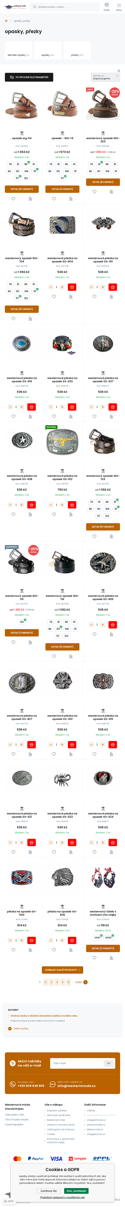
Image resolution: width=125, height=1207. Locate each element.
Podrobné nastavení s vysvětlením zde (62, 1197)
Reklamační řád (56, 1120)
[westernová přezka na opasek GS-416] (22, 344)
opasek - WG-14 (62, 138)
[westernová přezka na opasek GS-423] (62, 780)
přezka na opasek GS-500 (22, 913)
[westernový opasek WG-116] (62, 562)
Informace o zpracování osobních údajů (61, 1140)
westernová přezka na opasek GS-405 (103, 597)
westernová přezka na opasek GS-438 (22, 477)
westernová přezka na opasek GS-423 (62, 815)
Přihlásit (109, 1063)
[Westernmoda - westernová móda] (6, 20)
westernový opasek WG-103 (103, 477)
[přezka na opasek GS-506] (62, 877)
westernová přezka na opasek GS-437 (103, 380)
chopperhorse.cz (96, 1120)
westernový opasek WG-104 (22, 260)
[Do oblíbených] (13, 199)
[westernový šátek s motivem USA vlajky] (103, 877)
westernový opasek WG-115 (22, 597)
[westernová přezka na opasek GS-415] (103, 682)
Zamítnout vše (49, 1191)
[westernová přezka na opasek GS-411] (103, 224)
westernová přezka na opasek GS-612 (62, 477)
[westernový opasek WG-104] (22, 224)
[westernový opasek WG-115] (22, 562)
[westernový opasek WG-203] (103, 104)
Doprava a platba (57, 1110)
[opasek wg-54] (22, 104)
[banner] (15, 7)
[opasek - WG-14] (62, 104)
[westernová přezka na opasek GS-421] (22, 780)
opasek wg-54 (22, 138)
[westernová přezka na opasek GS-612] (62, 442)
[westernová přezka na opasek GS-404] (62, 224)
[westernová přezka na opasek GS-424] (103, 780)
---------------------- (101, 1115)
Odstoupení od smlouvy (60, 1129)
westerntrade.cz (96, 1124)
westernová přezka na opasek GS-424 (103, 815)
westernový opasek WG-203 (103, 140)
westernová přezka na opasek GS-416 (22, 380)
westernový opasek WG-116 (62, 597)
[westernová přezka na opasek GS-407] (22, 682)
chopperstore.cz (96, 1134)
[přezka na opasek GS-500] (22, 877)
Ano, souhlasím (76, 1191)
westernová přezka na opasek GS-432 (62, 380)
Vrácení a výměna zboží (60, 1124)
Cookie (51, 1134)
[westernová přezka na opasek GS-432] (62, 344)
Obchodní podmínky (58, 1115)
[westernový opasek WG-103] (103, 442)
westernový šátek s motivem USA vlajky (103, 913)
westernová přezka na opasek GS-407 (22, 717)
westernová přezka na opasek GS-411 (103, 260)
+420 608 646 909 (31, 1086)
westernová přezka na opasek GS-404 (62, 260)
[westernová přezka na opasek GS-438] (22, 442)
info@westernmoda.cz (77, 1086)
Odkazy (91, 1110)
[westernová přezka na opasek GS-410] (62, 682)
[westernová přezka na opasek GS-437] (103, 344)
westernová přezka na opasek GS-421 (22, 815)
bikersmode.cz (95, 1129)
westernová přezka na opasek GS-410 (62, 717)
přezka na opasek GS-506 (62, 913)
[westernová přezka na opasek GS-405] (103, 562)
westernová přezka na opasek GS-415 (103, 717)
